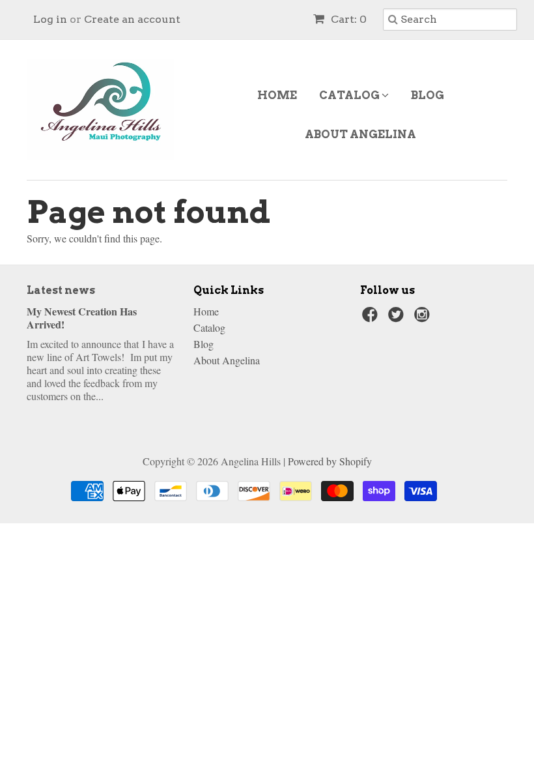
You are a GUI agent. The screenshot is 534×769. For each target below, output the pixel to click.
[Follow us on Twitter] (398, 318)
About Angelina (360, 134)
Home (277, 95)
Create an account (132, 19)
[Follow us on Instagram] (424, 318)
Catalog (350, 95)
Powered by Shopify (330, 461)
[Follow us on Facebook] (372, 318)
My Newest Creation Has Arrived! (82, 318)
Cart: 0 (347, 19)
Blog (427, 95)
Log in (50, 19)
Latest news (61, 290)
